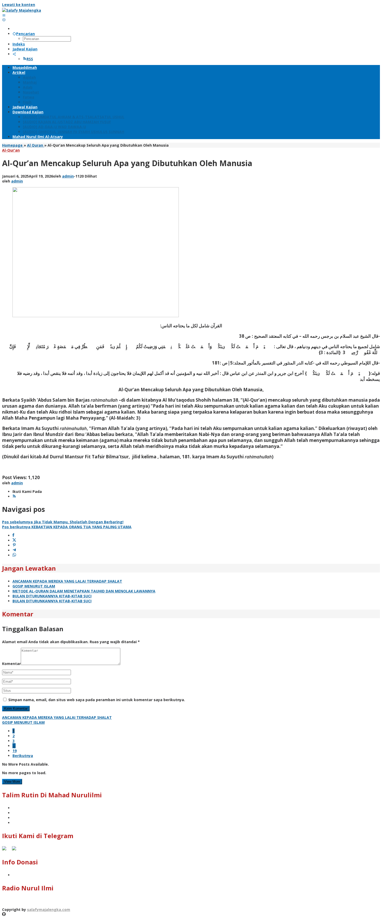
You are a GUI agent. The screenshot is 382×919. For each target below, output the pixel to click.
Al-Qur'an (11, 150)
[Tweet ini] (14, 540)
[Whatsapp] (14, 555)
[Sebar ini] (13, 535)
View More (12, 782)
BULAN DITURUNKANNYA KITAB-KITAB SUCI (51, 596)
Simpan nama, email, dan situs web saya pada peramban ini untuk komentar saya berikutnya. (96, 699)
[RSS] (14, 496)
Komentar (11, 663)
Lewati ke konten (18, 4)
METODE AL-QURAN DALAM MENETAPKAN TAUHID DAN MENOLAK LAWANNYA (83, 591)
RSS (30, 58)
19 (14, 750)
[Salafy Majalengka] (21, 10)
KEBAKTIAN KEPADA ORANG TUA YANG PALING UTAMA (66, 526)
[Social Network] (14, 53)
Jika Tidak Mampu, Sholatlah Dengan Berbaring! (62, 521)
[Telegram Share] (14, 550)
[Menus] (4, 15)
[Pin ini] (14, 545)
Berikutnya (22, 755)
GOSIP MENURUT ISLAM (33, 586)
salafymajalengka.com (48, 909)
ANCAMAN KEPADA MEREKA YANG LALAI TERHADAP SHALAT (67, 581)
